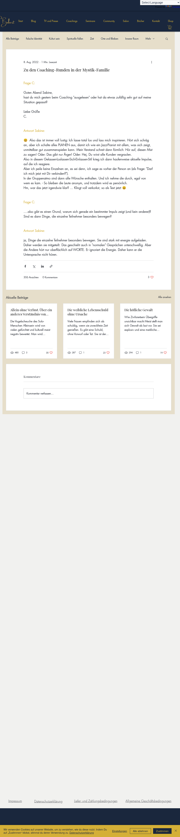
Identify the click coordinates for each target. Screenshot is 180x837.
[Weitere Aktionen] (151, 62)
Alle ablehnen (140, 831)
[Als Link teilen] (51, 266)
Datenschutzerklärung (81, 832)
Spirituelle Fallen (75, 38)
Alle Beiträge (12, 38)
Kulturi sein (54, 38)
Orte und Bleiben (109, 38)
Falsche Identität (34, 38)
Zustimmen (162, 831)
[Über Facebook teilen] (25, 266)
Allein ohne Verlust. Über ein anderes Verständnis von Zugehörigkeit (31, 312)
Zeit (92, 38)
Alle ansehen (164, 297)
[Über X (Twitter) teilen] (34, 266)
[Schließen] (176, 831)
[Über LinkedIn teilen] (42, 266)
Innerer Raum (132, 38)
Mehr (148, 38)
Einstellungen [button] (119, 831)
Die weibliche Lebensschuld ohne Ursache (88, 312)
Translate (176, 7)
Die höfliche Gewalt (138, 310)
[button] (90, 21)
